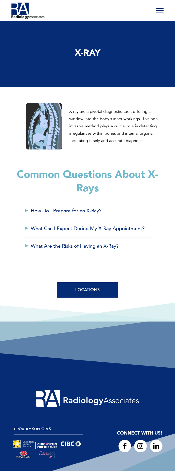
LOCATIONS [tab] (87, 290)
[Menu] (157, 10)
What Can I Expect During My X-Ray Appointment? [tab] (88, 228)
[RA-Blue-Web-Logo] (27, 10)
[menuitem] (157, 10)
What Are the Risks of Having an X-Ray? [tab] (75, 246)
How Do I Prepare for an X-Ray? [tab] (66, 210)
